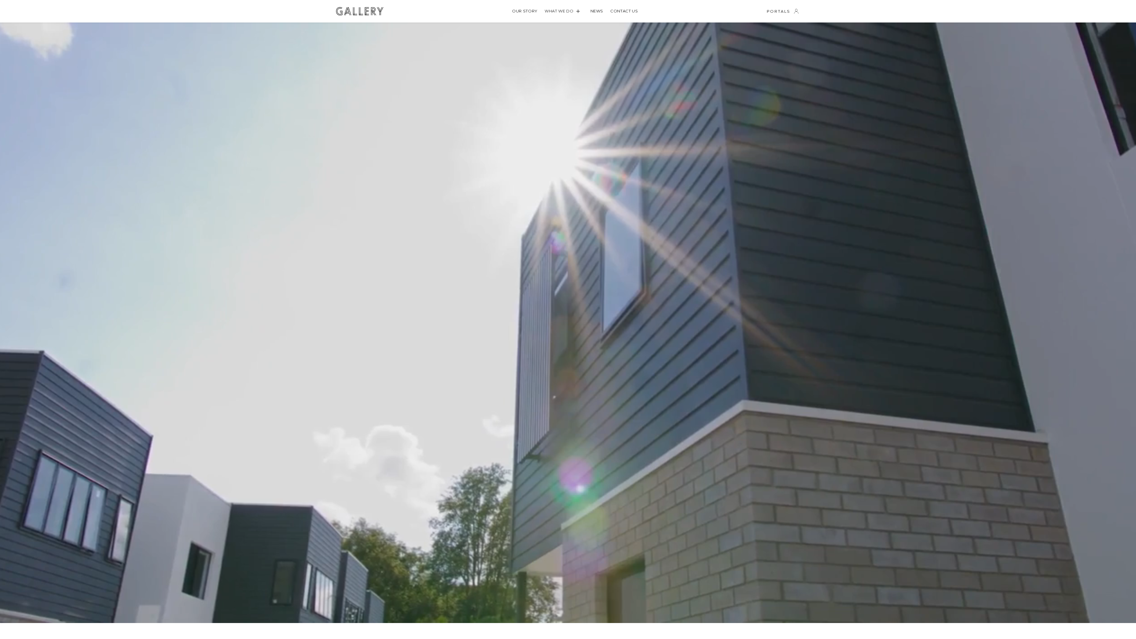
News (597, 11)
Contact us (624, 11)
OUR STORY (525, 11)
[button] (564, 11)
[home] (359, 11)
